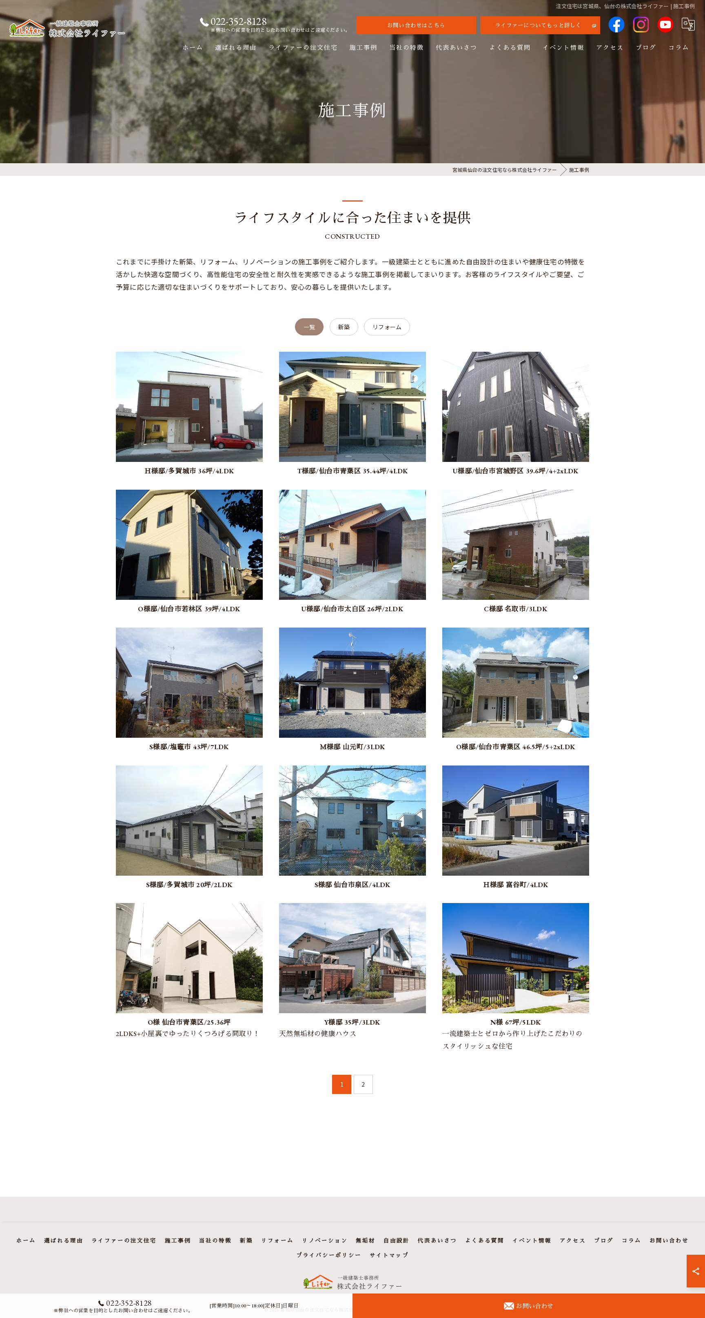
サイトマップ (389, 1255)
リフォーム (386, 327)
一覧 (309, 327)
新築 (344, 327)
